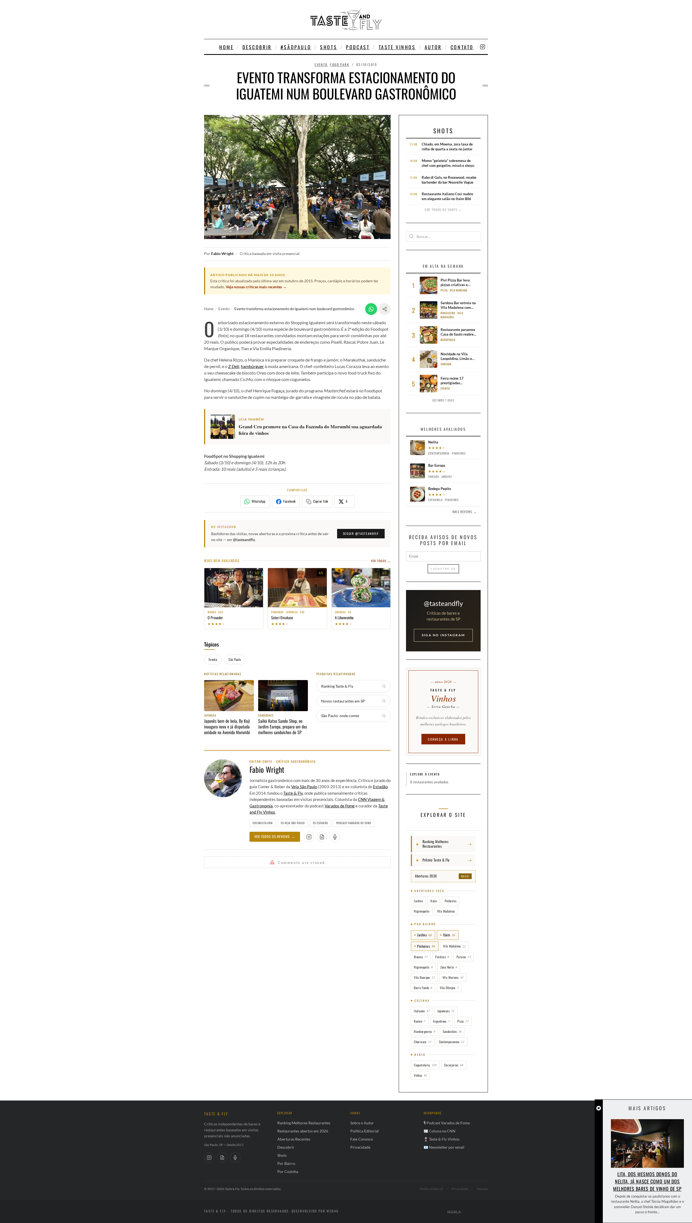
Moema (421, 956)
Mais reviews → (464, 511)
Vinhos (420, 1075)
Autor (433, 47)
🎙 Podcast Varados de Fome (447, 1123)
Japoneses (445, 1011)
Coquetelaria (425, 1065)
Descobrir (256, 47)
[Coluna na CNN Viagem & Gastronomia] (322, 837)
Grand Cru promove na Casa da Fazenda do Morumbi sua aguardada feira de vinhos (310, 429)
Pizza (463, 1021)
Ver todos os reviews (274, 836)
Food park (339, 64)
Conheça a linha (443, 739)
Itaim (433, 901)
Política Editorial (364, 1131)
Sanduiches (452, 1031)
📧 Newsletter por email (444, 1147)
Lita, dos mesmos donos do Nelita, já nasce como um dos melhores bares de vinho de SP (647, 1181)
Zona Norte (448, 967)
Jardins (418, 901)
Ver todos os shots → (443, 209)
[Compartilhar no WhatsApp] (371, 309)
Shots (328, 47)
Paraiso (464, 956)
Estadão (380, 786)
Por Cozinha (287, 1171)
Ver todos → (381, 561)
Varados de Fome (340, 805)
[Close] (598, 1108)
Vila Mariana (453, 977)
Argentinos (441, 1021)
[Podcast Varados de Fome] (335, 837)
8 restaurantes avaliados (429, 782)
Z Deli (233, 366)
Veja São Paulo (304, 786)
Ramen (419, 1021)
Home (226, 47)
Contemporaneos (451, 1041)
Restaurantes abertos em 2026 (302, 1131)
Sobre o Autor (362, 1123)
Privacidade (360, 1147)
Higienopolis (421, 911)
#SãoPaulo (296, 47)
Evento (321, 64)
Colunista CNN (263, 823)
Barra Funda (423, 987)
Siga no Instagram (443, 635)
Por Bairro (286, 1163)
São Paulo (234, 659)
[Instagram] (209, 1157)
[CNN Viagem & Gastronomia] (222, 1157)
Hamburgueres (424, 1031)
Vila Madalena (446, 911)
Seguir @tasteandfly (361, 533)
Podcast (358, 47)
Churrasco (422, 1041)
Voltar (452, 1211)
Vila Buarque (424, 977)
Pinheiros (450, 901)
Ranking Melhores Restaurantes (303, 1123)
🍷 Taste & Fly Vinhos (442, 1139)
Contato (462, 47)
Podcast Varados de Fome (353, 823)
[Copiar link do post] (385, 309)
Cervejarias (453, 1065)
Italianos (422, 1011)
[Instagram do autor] (309, 837)
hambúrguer (252, 366)
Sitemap (482, 1189)
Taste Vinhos (397, 47)
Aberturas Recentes (293, 1139)
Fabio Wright (222, 253)
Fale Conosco (361, 1139)
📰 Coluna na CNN (439, 1131)
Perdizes (442, 956)
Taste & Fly (293, 793)
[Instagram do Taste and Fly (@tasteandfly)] (482, 46)
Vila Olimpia (449, 987)
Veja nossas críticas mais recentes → (256, 286)
